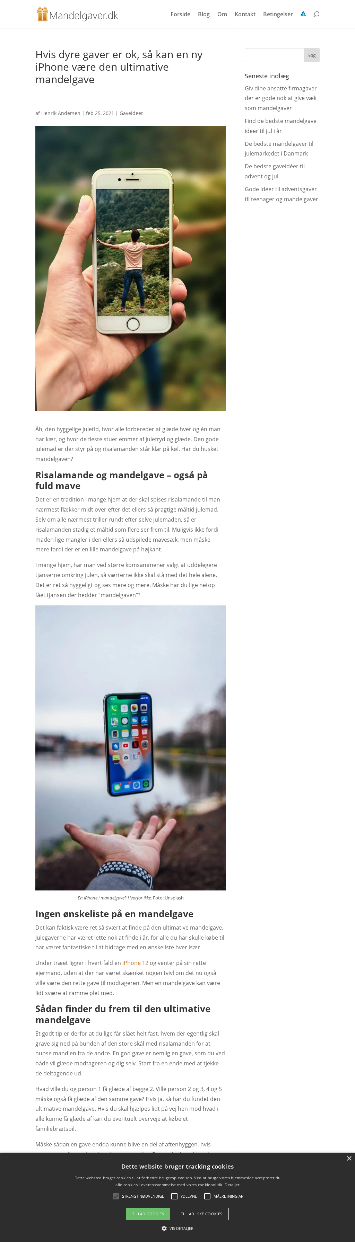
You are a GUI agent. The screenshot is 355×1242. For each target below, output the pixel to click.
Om (222, 15)
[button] (177, 1229)
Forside (180, 15)
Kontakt (245, 15)
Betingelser (278, 15)
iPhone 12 (135, 963)
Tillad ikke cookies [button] (202, 1213)
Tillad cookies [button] (148, 1213)
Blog (204, 15)
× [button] (349, 1158)
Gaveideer (131, 113)
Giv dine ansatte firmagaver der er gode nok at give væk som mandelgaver (281, 98)
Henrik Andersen (60, 113)
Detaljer (232, 1184)
